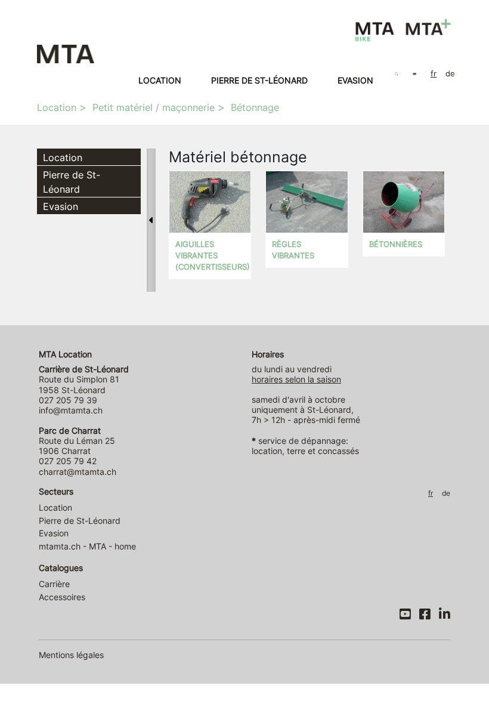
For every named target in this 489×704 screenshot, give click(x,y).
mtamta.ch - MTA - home (87, 546)
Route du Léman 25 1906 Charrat (77, 440)
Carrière (54, 584)
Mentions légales (71, 655)
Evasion (355, 80)
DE (450, 73)
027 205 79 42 (68, 461)
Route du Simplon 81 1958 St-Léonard (84, 379)
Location (159, 80)
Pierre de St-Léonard (259, 80)
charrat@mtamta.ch (77, 472)
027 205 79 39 (68, 400)
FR (434, 73)
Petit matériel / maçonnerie (153, 107)
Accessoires (62, 597)
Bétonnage (255, 107)
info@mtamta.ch (71, 410)
